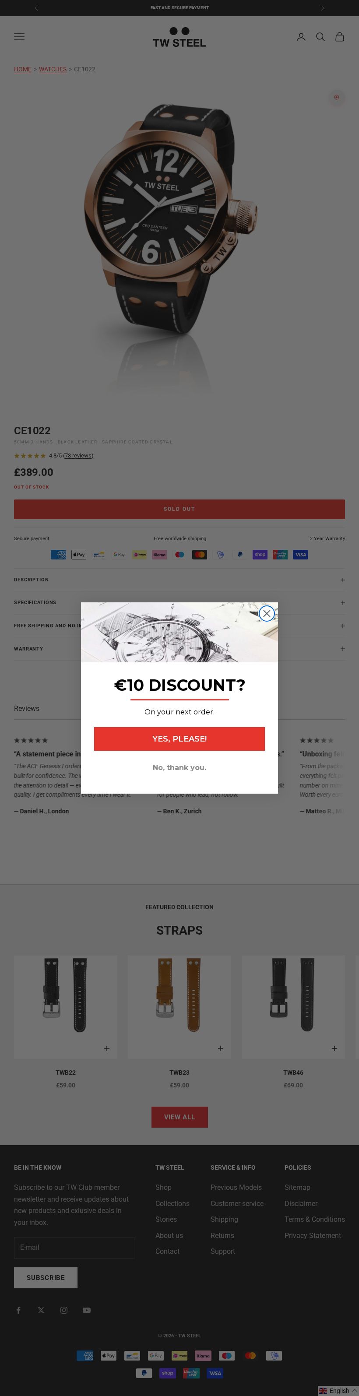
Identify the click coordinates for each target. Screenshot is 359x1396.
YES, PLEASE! (179, 739)
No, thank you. (179, 767)
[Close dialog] (267, 613)
